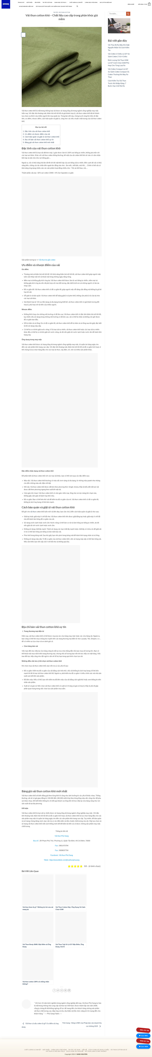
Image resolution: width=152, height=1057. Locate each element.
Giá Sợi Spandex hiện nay (26, 6)
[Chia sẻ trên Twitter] (58, 990)
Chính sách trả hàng (91, 2)
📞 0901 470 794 (143, 1030)
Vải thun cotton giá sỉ (119, 1049)
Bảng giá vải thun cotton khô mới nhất (38, 142)
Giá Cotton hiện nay (106, 2)
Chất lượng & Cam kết (76, 2)
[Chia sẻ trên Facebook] (54, 990)
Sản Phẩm (37, 2)
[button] (131, 4)
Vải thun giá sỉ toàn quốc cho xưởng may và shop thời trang (54, 6)
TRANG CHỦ (21, 2)
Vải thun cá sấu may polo (55, 1051)
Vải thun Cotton (64, 12)
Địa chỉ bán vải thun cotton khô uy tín (38, 140)
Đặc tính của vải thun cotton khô (36, 131)
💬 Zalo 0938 (143, 1046)
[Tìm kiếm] (77, 6)
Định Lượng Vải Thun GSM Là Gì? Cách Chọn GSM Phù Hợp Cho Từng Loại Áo (118, 62)
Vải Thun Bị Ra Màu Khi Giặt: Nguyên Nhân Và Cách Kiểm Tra (119, 47)
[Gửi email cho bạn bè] (61, 990)
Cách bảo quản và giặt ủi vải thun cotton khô (41, 137)
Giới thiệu (29, 2)
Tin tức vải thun (47, 2)
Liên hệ (84, 1049)
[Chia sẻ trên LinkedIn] (69, 990)
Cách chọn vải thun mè (74, 1051)
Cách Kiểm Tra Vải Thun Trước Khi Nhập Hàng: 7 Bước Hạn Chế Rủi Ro (117, 83)
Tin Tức (55, 12)
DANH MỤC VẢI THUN (60, 2)
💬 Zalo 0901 (143, 1035)
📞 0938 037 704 (143, 1041)
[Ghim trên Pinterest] (65, 990)
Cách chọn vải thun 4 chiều (98, 1049)
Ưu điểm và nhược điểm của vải (36, 134)
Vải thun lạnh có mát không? (96, 1051)
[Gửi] (128, 14)
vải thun (33, 512)
